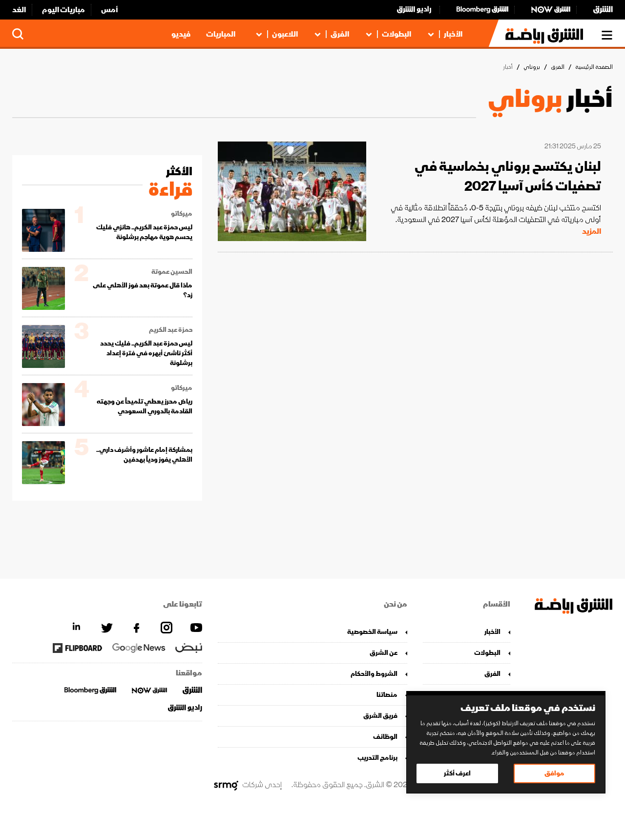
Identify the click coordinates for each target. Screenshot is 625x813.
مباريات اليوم (63, 10)
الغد (19, 10)
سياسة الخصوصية (372, 631)
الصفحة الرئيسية (594, 67)
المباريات (220, 34)
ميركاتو (181, 214)
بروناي (531, 67)
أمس (109, 10)
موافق (554, 773)
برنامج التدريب (377, 757)
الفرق (340, 34)
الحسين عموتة (171, 272)
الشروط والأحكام (374, 673)
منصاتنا (386, 694)
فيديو (180, 34)
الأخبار (453, 34)
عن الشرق (383, 652)
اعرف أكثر (457, 773)
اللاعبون (285, 34)
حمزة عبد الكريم (170, 330)
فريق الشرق (380, 715)
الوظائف (385, 736)
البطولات (396, 34)
